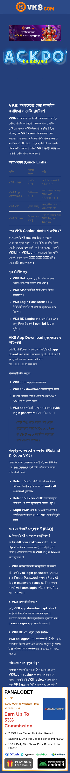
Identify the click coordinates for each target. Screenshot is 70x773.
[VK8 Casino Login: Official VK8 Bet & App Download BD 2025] (35, 6)
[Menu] (5, 6)
